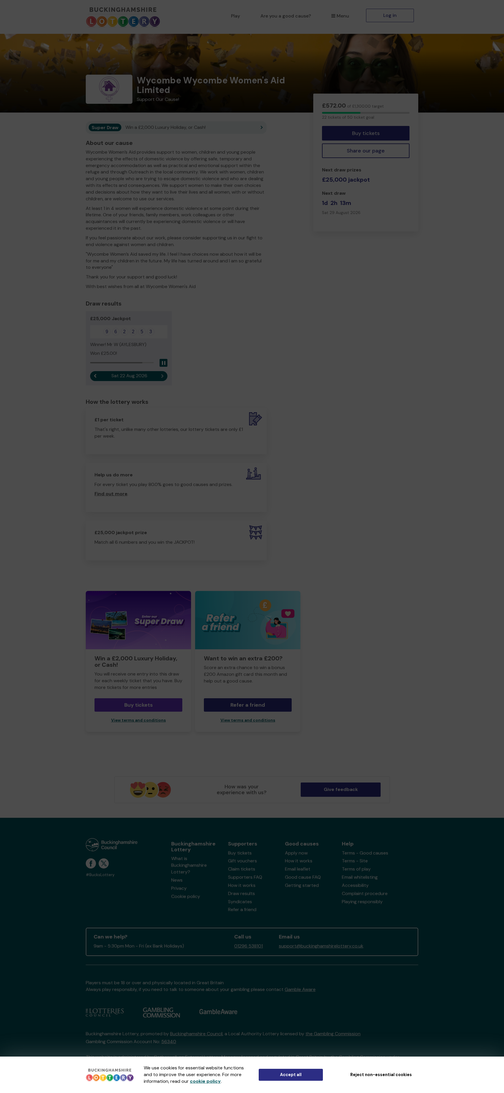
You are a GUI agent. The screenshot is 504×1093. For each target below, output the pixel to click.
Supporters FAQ (245, 877)
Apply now (296, 853)
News (177, 880)
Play (235, 16)
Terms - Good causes (365, 853)
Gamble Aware (300, 989)
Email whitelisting (360, 877)
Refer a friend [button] (247, 704)
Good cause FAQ (303, 877)
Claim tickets (241, 869)
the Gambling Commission (332, 1034)
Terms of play (356, 869)
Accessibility (355, 885)
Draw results (241, 893)
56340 (168, 1041)
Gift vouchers (242, 861)
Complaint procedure (365, 893)
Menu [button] (343, 16)
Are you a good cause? (285, 16)
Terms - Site (355, 861)
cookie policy (205, 1081)
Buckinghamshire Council (196, 1034)
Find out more (110, 494)
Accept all (291, 1074)
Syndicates (240, 902)
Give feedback (341, 789)
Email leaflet (297, 869)
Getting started (302, 885)
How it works (242, 885)
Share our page (366, 150)
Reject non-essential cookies (381, 1074)
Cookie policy (185, 896)
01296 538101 (248, 946)
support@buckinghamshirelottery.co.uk (321, 946)
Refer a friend (242, 909)
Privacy (179, 888)
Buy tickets (366, 133)
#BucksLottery (100, 874)
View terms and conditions (138, 720)
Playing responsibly (362, 902)
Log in (390, 15)
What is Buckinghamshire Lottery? (189, 865)
